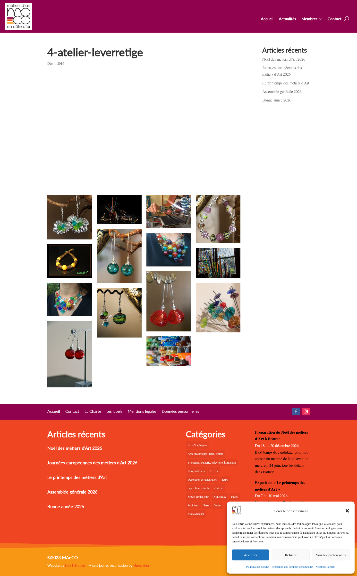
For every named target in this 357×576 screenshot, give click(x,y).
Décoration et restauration (202, 479)
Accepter (250, 554)
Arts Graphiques (197, 445)
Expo (225, 479)
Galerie (218, 488)
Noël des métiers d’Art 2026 (283, 59)
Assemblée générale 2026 (282, 91)
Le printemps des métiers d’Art (285, 82)
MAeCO (70, 557)
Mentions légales (325, 566)
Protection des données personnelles (292, 566)
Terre (206, 505)
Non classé (219, 496)
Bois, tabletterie (196, 471)
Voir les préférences (331, 554)
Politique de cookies (257, 566)
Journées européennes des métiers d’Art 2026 (92, 462)
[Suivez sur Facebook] (296, 411)
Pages (234, 496)
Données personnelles (180, 411)
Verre (217, 505)
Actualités (287, 19)
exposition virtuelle (199, 488)
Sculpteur (193, 505)
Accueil (267, 19)
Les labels (114, 411)
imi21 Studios (75, 565)
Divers (214, 471)
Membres (309, 19)
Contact (334, 19)
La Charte (93, 411)
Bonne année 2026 (276, 99)
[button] (347, 510)
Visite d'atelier (196, 514)
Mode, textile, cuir (198, 496)
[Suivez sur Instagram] (306, 411)
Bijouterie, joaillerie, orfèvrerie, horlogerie (212, 462)
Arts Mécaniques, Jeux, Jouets (205, 454)
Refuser (291, 554)
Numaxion (141, 565)
